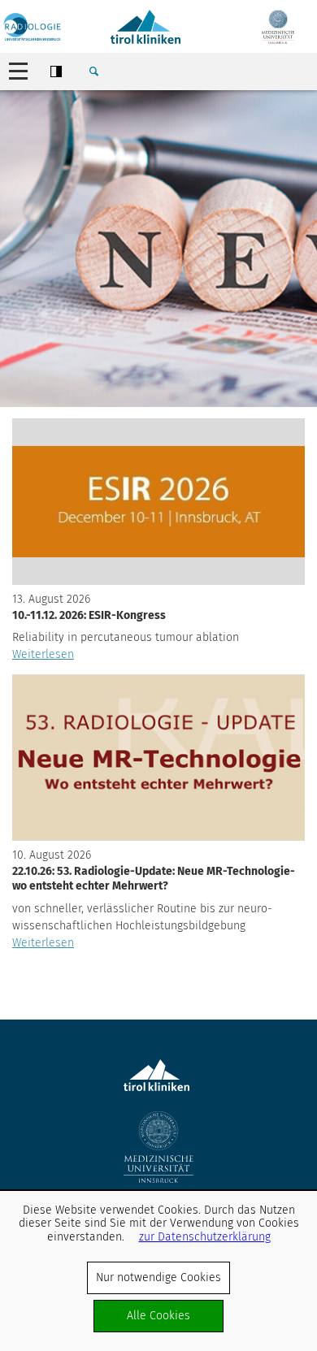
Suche (93, 71)
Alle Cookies (158, 1316)
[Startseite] (32, 27)
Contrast (56, 71)
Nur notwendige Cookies (158, 1277)
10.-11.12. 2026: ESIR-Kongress (89, 615)
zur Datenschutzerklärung (205, 1237)
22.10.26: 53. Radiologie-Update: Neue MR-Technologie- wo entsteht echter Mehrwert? (153, 878)
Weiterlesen (43, 654)
